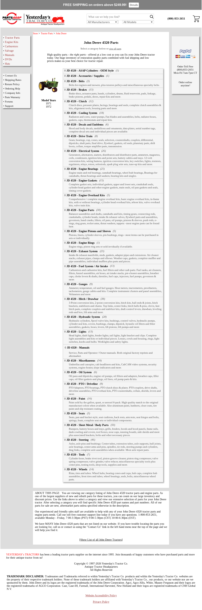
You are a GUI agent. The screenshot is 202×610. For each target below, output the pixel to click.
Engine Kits (11, 42)
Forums (9, 101)
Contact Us (11, 75)
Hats (7, 63)
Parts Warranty (12, 97)
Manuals (9, 55)
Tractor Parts (12, 37)
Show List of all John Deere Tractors (101, 539)
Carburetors (11, 46)
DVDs (8, 59)
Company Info (12, 92)
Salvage (9, 50)
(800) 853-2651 (176, 18)
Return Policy (12, 84)
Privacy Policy (101, 601)
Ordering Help (12, 88)
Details (134, 5)
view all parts (115, 48)
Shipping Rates (13, 79)
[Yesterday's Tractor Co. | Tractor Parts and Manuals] (33, 24)
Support (9, 105)
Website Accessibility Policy (101, 595)
